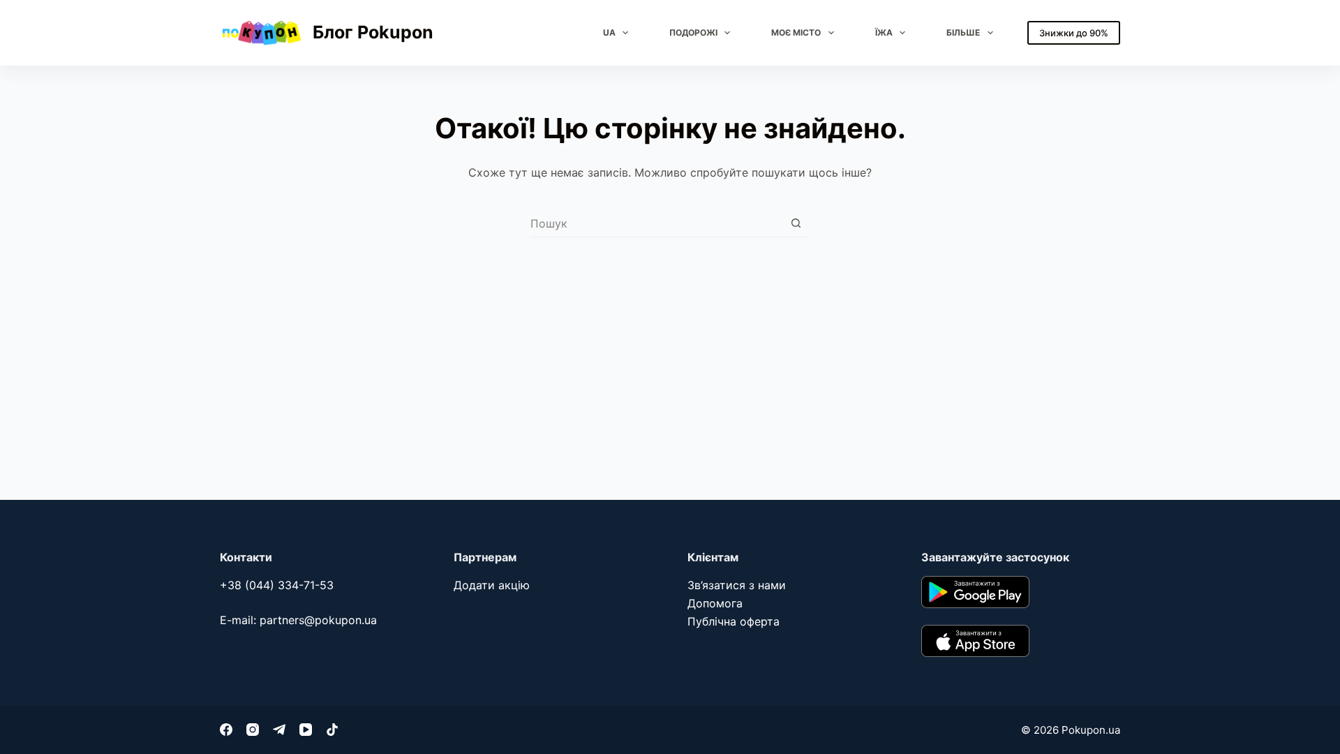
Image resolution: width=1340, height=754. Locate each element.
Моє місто (796, 32)
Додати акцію (492, 585)
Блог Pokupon (373, 32)
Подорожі (693, 32)
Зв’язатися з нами (736, 585)
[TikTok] (332, 729)
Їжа (884, 32)
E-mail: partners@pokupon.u (295, 620)
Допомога (715, 603)
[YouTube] (305, 729)
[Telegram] (279, 729)
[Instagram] (252, 729)
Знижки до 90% (1073, 32)
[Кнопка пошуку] (796, 223)
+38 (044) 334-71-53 (277, 585)
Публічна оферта (733, 621)
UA (609, 32)
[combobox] (656, 223)
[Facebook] (226, 729)
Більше (963, 32)
